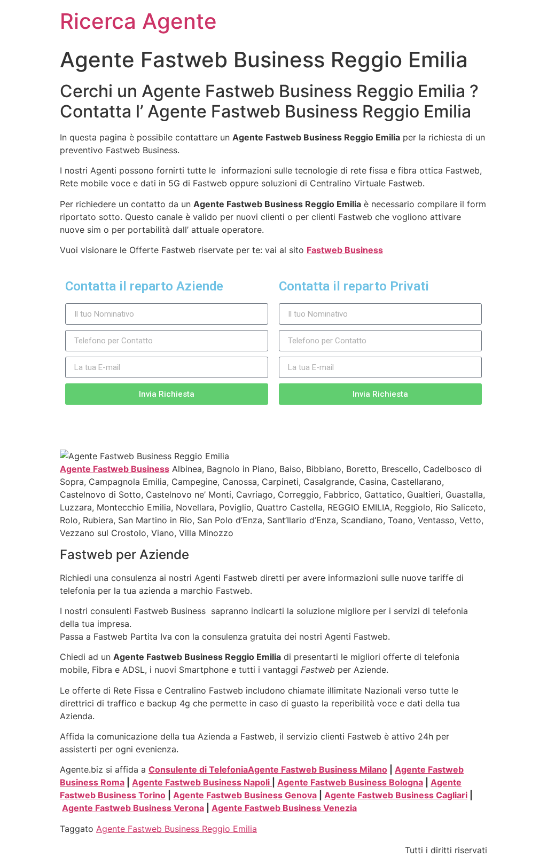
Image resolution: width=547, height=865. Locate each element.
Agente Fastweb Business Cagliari (395, 795)
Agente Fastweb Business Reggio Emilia (176, 828)
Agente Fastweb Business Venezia (284, 808)
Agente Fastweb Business (114, 468)
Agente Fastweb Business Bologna (350, 782)
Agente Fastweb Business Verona (133, 808)
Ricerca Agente (138, 21)
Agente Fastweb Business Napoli (202, 782)
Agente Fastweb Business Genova (245, 795)
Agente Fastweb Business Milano (317, 769)
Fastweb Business (345, 250)
